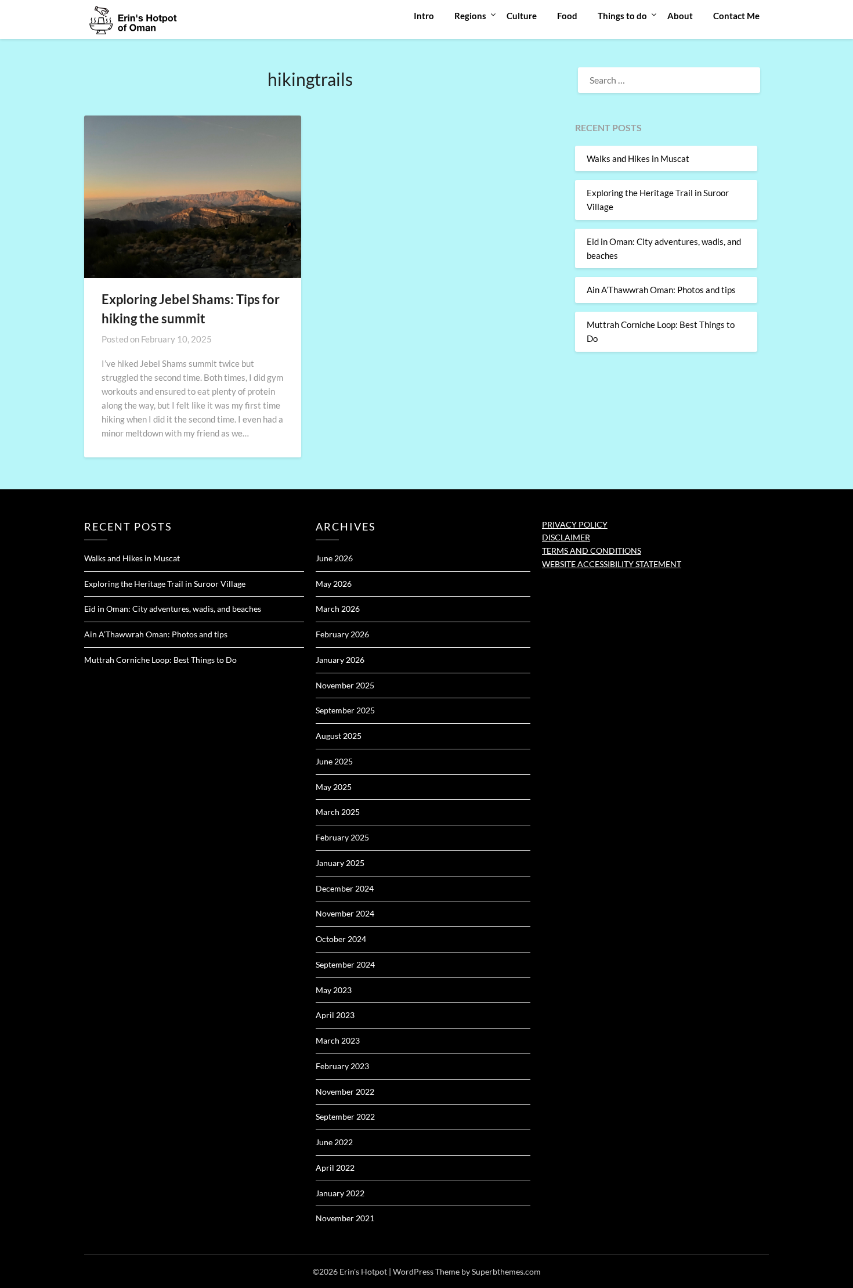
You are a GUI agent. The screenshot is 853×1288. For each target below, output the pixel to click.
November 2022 (345, 1091)
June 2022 (334, 1142)
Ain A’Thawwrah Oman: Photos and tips (661, 289)
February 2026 (342, 634)
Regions (470, 15)
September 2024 (345, 964)
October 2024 (341, 939)
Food (567, 15)
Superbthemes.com (506, 1271)
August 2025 (339, 736)
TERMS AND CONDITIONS (591, 550)
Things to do (622, 15)
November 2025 (345, 685)
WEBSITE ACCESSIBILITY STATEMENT (611, 564)
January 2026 (340, 660)
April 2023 (335, 1015)
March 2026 (338, 609)
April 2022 (335, 1167)
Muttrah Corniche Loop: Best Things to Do (160, 660)
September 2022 (345, 1116)
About (680, 15)
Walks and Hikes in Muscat (638, 158)
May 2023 (334, 990)
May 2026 (334, 584)
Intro (424, 15)
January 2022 (340, 1193)
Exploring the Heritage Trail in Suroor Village (164, 584)
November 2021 (345, 1218)
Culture (522, 15)
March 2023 (338, 1040)
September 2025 (345, 710)
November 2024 (345, 913)
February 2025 (342, 837)
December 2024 (345, 888)
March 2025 (338, 812)
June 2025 (334, 761)
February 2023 (342, 1066)
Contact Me (736, 15)
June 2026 (334, 558)
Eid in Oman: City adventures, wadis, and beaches (172, 609)
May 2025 (334, 787)
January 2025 (340, 863)
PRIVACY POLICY (575, 524)
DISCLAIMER (566, 537)
